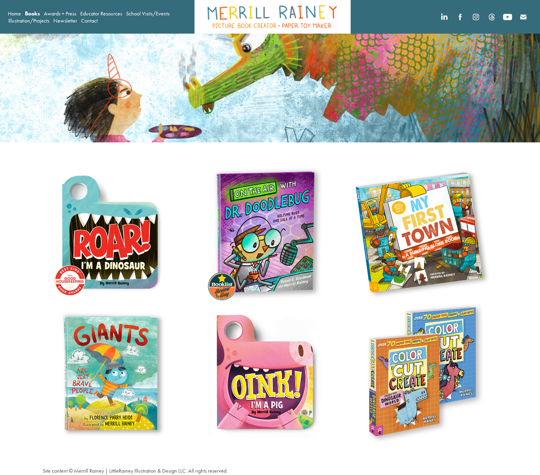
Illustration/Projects (28, 20)
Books (32, 13)
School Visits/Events (148, 13)
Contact (89, 20)
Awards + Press (60, 13)
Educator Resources (101, 13)
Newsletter (65, 20)
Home (14, 13)
